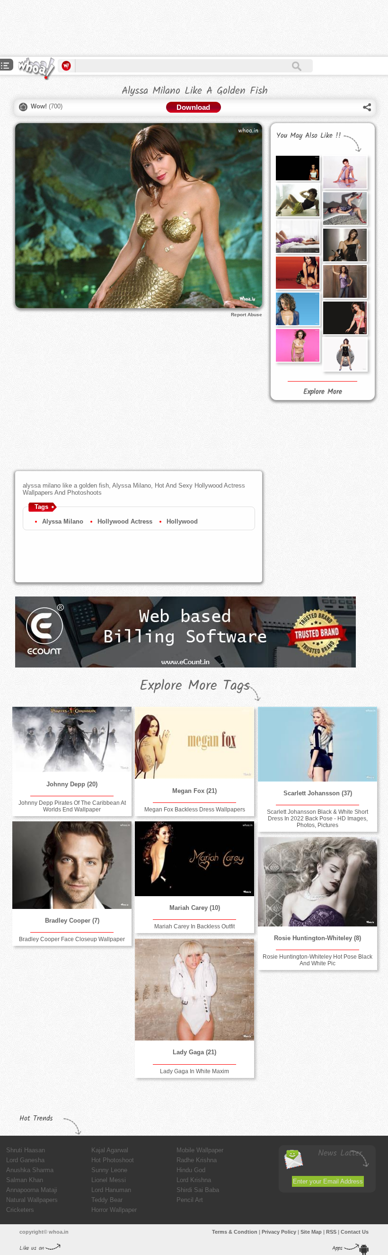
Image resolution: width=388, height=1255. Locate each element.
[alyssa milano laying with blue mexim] (345, 208)
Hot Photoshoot (112, 1160)
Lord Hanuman (111, 1189)
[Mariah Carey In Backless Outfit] (194, 858)
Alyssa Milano (62, 521)
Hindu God (190, 1170)
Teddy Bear (107, 1199)
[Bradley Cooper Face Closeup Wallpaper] (72, 864)
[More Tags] (5, 66)
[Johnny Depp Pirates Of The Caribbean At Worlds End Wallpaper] (72, 739)
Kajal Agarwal (109, 1150)
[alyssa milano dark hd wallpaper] (345, 318)
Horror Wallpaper (114, 1209)
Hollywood (182, 521)
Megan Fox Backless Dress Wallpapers (194, 809)
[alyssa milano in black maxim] (345, 354)
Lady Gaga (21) (194, 1052)
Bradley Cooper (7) (72, 920)
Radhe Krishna (196, 1160)
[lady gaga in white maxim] (194, 990)
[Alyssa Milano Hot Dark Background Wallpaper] (297, 168)
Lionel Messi (108, 1180)
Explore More (322, 392)
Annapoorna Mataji (31, 1189)
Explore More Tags (195, 686)
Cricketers (20, 1209)
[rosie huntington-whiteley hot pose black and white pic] (317, 881)
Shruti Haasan (25, 1150)
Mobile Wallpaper (199, 1150)
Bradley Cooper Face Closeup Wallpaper (72, 939)
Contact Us (355, 1232)
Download (193, 107)
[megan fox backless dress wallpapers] (194, 743)
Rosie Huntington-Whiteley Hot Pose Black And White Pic (317, 960)
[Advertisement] (172, 28)
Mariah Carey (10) (194, 907)
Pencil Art (189, 1199)
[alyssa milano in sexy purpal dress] (297, 236)
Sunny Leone (109, 1170)
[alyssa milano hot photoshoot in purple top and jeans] (345, 281)
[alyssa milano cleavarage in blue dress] (297, 309)
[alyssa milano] (345, 172)
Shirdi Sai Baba (197, 1189)
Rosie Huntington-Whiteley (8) (317, 938)
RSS (331, 1232)
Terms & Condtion (234, 1232)
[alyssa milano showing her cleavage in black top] (297, 273)
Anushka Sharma (29, 1170)
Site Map (311, 1232)
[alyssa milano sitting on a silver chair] (345, 245)
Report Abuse (246, 314)
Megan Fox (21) (194, 790)
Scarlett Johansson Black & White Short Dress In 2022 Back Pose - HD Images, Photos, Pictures (317, 818)
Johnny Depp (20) (71, 784)
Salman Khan (24, 1180)
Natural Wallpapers (32, 1199)
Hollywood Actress (124, 521)
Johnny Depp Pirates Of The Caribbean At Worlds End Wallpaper (72, 806)
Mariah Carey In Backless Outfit (194, 926)
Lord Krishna (193, 1180)
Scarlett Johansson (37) (317, 793)
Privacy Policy (279, 1232)
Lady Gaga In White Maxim (194, 1071)
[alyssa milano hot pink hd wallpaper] (297, 345)
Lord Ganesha (25, 1160)
